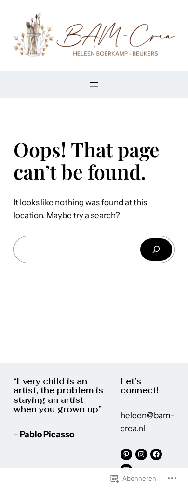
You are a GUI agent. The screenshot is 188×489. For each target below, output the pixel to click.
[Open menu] (94, 84)
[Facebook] (156, 454)
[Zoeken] (156, 249)
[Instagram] (141, 454)
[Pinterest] (126, 454)
